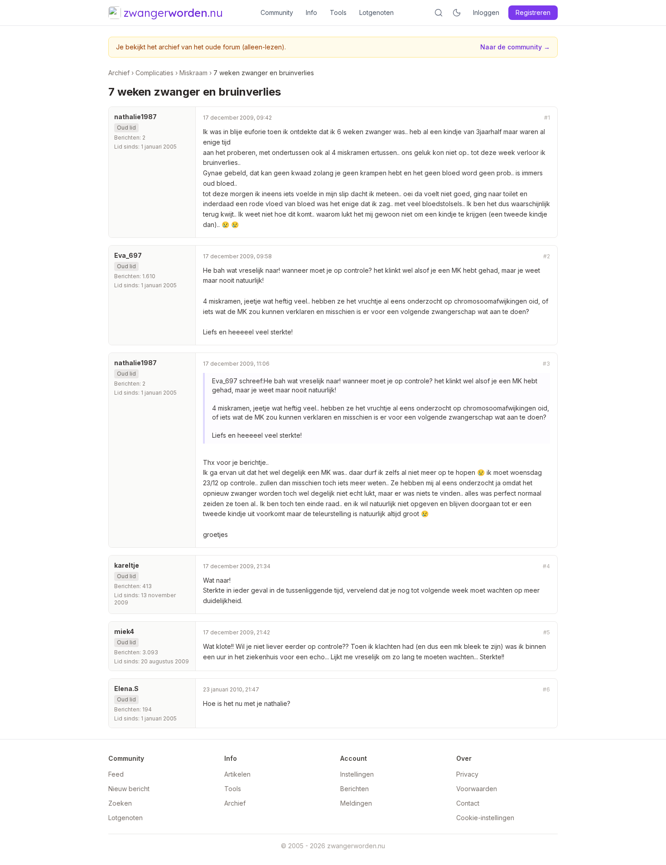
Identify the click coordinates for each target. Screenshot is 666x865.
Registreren (533, 12)
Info (311, 12)
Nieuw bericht (129, 789)
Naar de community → (515, 47)
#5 (546, 632)
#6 (546, 689)
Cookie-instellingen (485, 818)
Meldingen (356, 803)
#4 (546, 566)
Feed (116, 774)
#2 (546, 256)
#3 (546, 363)
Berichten (354, 789)
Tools (338, 12)
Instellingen (357, 774)
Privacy (467, 774)
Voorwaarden (476, 789)
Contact (467, 803)
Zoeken (120, 803)
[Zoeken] (438, 12)
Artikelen (237, 774)
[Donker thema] (456, 12)
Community (277, 12)
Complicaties (154, 73)
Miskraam (193, 73)
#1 (547, 117)
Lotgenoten (376, 12)
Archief (119, 73)
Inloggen (486, 12)
